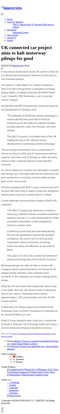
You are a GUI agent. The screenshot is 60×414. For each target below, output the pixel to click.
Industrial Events (20, 32)
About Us (11, 37)
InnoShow (12, 30)
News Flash (12, 35)
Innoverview (18, 65)
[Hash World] (36, 372)
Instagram (12, 390)
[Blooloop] (41, 369)
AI (32, 24)
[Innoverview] (11, 8)
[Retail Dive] (29, 369)
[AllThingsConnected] (18, 372)
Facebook (13, 382)
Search (10, 40)
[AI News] (53, 369)
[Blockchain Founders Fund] (34, 375)
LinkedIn (12, 387)
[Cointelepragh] (14, 369)
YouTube (12, 393)
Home (10, 19)
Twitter (11, 385)
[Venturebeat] (13, 375)
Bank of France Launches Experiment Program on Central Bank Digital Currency (32, 342)
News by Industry (15, 22)
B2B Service (48, 24)
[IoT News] (49, 372)
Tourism (38, 24)
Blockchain (25, 24)
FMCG (16, 24)
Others (16, 27)
